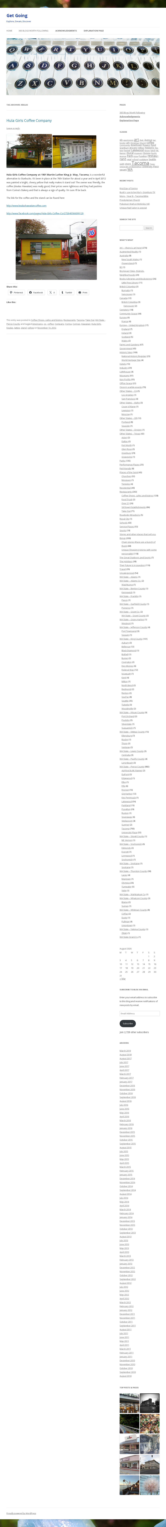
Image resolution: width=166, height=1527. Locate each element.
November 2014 (127, 1182)
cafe (128, 142)
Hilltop (141, 147)
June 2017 (124, 1066)
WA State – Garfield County (133, 604)
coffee (50, 324)
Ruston (125, 813)
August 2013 (125, 1236)
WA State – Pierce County (132, 766)
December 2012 (127, 1267)
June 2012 (124, 1290)
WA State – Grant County (134, 615)
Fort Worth (127, 445)
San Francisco (128, 398)
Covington (126, 662)
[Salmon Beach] (129, 1485)
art (136, 139)
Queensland (128, 263)
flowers (146, 145)
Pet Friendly (125, 468)
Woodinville (127, 708)
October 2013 (126, 1228)
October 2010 (126, 1368)
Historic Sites (126, 352)
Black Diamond (129, 650)
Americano (37, 324)
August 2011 (125, 1329)
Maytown (126, 878)
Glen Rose (127, 449)
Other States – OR (128, 418)
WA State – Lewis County (132, 751)
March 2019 (125, 1050)
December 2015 (127, 1132)
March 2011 (125, 1348)
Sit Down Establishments (134, 507)
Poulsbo (126, 720)
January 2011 (126, 1356)
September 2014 (128, 1190)
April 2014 (124, 1205)
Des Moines (127, 666)
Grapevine (127, 456)
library (147, 150)
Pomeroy (126, 607)
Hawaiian (85, 324)
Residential (125, 487)
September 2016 (128, 1097)
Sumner (125, 824)
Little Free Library (130, 282)
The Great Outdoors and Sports (135, 557)
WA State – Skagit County (132, 836)
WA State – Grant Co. (130, 611)
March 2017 (125, 1074)
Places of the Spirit (129, 472)
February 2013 (127, 1259)
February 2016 (127, 1124)
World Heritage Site (131, 360)
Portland (126, 422)
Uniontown (127, 925)
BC (121, 267)
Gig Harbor (127, 793)
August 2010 (125, 1376)
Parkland (126, 805)
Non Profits (125, 379)
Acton (124, 437)
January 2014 (126, 1217)
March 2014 (125, 1209)
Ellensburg (127, 735)
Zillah (124, 933)
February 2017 (127, 1077)
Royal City (124, 518)
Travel (123, 569)
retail (129, 159)
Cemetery (124, 309)
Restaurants (70, 320)
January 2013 (126, 1263)
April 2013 (124, 1252)
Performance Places (130, 464)
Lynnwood (127, 855)
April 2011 (124, 1345)
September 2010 (128, 1372)
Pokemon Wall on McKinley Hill (134, 203)
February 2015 (127, 1170)
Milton (125, 681)
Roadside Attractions (130, 515)
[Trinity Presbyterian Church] (150, 1403)
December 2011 (127, 1314)
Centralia (126, 755)
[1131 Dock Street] (150, 1485)
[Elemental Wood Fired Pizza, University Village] (150, 1424)
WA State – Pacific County (132, 758)
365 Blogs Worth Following (33, 30)
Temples (126, 484)
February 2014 (127, 1213)
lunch (153, 150)
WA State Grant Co (129, 937)
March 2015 (125, 1166)
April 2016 (124, 1116)
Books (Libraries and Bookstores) (136, 278)
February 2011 (127, 1352)
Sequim (125, 635)
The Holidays (126, 561)
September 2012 (128, 1279)
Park (130, 156)
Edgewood (127, 778)
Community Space (128, 313)
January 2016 (126, 1128)
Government (126, 348)
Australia (124, 255)
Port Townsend (129, 631)
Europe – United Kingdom (132, 325)
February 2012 (127, 1306)
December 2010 (127, 1360)
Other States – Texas (130, 433)
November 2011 (127, 1317)
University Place (150, 166)
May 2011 (124, 1341)
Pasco (125, 600)
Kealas (9, 327)
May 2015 (124, 1159)
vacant (123, 169)
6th (121, 140)
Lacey (124, 875)
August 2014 (125, 1194)
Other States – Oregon (131, 429)
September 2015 (128, 1143)
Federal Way (128, 669)
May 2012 (124, 1294)
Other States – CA (128, 391)
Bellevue (126, 646)
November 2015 (127, 1135)
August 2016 (125, 1101)
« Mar (123, 978)
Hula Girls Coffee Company (29, 120)
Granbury (124, 147)
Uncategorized (127, 573)
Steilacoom (127, 820)
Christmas (134, 143)
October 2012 (126, 1275)
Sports (123, 530)
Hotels (123, 364)
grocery (133, 147)
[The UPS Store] (129, 1403)
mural (130, 153)
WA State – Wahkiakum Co (132, 894)
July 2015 (124, 1151)
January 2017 (126, 1081)
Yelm (124, 890)
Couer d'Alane (129, 406)
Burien (125, 658)
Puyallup (143, 156)
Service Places (127, 526)
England (126, 329)
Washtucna (127, 584)
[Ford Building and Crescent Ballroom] (150, 1465)
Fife (123, 786)
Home (9, 30)
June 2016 (124, 1108)
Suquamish (127, 727)
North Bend (127, 685)
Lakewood (137, 150)
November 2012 (127, 1271)
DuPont (125, 774)
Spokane (126, 867)
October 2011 (126, 1321)
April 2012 (124, 1298)
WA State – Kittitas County (132, 731)
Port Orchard (128, 716)
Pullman (126, 921)
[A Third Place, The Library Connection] (129, 1465)
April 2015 (124, 1163)
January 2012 (126, 1310)
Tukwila (125, 704)
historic (149, 147)
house (127, 150)
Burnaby (126, 290)
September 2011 (128, 1325)
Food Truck (127, 499)
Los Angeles (127, 394)
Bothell (125, 654)
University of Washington (131, 166)
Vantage (126, 747)
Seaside (126, 425)
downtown (136, 144)
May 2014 (124, 1201)
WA (130, 169)
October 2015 (126, 1139)
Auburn (125, 642)
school (135, 159)
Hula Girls (96, 324)
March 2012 (125, 1302)
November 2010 (127, 1364)
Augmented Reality (129, 251)
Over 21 (125, 503)
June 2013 (124, 1244)
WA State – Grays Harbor (132, 619)
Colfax (125, 913)
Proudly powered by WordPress (21, 1513)
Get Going (16, 15)
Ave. (142, 140)
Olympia (146, 153)
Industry (124, 367)
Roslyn (125, 739)
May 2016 (124, 1112)
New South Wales (130, 259)
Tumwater (126, 886)
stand (24, 327)
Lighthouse (125, 371)
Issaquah (126, 673)
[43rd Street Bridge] (129, 1424)
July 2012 (124, 1286)
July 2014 (124, 1197)
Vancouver (127, 294)
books (122, 143)
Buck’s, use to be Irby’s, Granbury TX (137, 192)
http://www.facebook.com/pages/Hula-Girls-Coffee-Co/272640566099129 (44, 213)
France (125, 321)
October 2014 (126, 1186)
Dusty (124, 917)
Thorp (124, 743)
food (153, 144)
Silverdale (126, 724)
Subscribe (128, 1023)
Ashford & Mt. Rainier (132, 770)
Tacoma (80, 320)
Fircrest (125, 789)
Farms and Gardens (129, 344)
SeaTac (125, 696)
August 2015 (125, 1147)
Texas (152, 164)
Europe (123, 317)
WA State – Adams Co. (130, 580)
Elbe (124, 782)
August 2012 (125, 1283)
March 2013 (125, 1256)
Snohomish (127, 859)
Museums (124, 375)
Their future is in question (132, 565)
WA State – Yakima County (132, 929)
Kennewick (127, 592)
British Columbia (128, 286)
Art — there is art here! (131, 247)
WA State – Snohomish (131, 844)
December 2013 (127, 1221)
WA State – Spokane (130, 863)
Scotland (126, 336)
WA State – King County (131, 638)
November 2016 (127, 1089)
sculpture (143, 159)
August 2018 (125, 1054)
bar (154, 140)
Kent (124, 677)
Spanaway (127, 817)
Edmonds (126, 848)
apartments (128, 140)
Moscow (126, 414)
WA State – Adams (128, 576)
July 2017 (124, 1062)
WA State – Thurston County (133, 871)
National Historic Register (134, 356)
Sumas (125, 906)
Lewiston (126, 410)
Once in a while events (131, 387)
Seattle (152, 159)
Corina (68, 324)
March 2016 (125, 1120)
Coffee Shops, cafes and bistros (47, 320)
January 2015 (126, 1174)
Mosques (126, 480)
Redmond (126, 689)
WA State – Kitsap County (132, 712)
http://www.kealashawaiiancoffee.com (26, 205)
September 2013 (128, 1232)
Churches (126, 476)
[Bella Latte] (129, 1444)
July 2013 (124, 1240)
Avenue (148, 139)
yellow (31, 327)
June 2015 (124, 1155)
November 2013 (127, 1225)
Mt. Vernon (127, 840)
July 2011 (124, 1333)
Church (143, 143)
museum (138, 153)
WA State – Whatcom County (133, 898)
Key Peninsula (129, 797)
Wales (125, 340)
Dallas (125, 441)
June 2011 (124, 1337)
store (128, 163)
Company (59, 324)
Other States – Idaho (130, 402)
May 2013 (124, 1248)
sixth (122, 164)
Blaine (125, 902)
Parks (122, 460)
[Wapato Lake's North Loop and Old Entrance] (150, 1444)
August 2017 (125, 1058)
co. (45, 324)
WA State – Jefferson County (133, 627)
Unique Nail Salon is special (133, 207)
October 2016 (126, 1093)
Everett (125, 851)
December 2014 (127, 1178)
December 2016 (127, 1085)
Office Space (126, 383)
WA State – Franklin (129, 596)
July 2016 (124, 1105)
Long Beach (127, 762)
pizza (135, 156)
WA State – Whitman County (133, 909)
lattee (17, 327)
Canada (123, 298)
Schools (123, 522)
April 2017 (124, 1070)
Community (125, 145)
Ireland (125, 333)
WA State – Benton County (132, 588)
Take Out (89, 320)
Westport (126, 623)
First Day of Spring (128, 188)
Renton (125, 693)
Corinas (76, 324)
